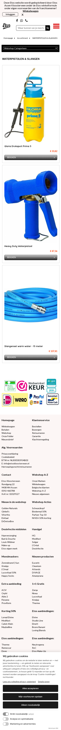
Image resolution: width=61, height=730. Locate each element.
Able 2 (5, 596)
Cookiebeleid (8, 457)
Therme (36, 603)
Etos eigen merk (9, 548)
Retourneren (38, 433)
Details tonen (44, 681)
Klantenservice (41, 420)
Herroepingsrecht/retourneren (17, 466)
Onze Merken (38, 481)
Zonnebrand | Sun (10, 562)
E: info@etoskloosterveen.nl (15, 463)
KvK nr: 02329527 (10, 494)
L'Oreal (5, 569)
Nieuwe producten (43, 556)
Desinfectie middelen (14, 529)
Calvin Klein (7, 623)
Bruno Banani (38, 627)
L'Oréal (35, 545)
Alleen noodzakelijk (30, 705)
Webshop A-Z (40, 474)
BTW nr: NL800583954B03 (15, 460)
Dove (4, 651)
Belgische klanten (40, 487)
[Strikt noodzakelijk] (6, 714)
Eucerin (35, 562)
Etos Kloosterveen (11, 481)
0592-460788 (8, 490)
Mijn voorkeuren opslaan (30, 696)
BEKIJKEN (11, 157)
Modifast (36, 538)
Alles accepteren (30, 688)
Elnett (35, 623)
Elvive (35, 617)
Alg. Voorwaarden (12, 447)
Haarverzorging (9, 535)
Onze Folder (7, 436)
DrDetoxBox (8, 521)
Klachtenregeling (40, 439)
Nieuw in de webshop (14, 501)
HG (33, 535)
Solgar (35, 542)
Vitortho (6, 514)
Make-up (6, 545)
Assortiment (22, 38)
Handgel (37, 529)
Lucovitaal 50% (9, 572)
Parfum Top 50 (39, 514)
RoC (34, 647)
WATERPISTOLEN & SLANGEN (44, 38)
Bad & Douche (8, 538)
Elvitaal (5, 518)
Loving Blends (39, 630)
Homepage (8, 38)
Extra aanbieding (11, 583)
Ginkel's (5, 511)
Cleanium (36, 566)
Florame (5, 599)
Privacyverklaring (10, 453)
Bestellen (36, 426)
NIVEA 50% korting (41, 518)
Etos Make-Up (39, 651)
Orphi (4, 593)
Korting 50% (9, 610)
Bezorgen (36, 429)
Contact (6, 474)
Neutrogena (38, 644)
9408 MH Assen (9, 487)
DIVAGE (36, 572)
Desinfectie (37, 548)
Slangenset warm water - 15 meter (23, 346)
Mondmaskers (10, 556)
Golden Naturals (10, 508)
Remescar (6, 647)
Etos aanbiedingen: (43, 610)
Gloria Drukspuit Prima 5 (17, 146)
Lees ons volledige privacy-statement (19, 681)
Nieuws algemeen (40, 494)
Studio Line (37, 620)
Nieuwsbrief (7, 439)
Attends (36, 569)
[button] (56, 26)
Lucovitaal (37, 596)
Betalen (5, 429)
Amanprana (37, 575)
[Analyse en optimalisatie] (6, 719)
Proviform (6, 603)
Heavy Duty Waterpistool (18, 246)
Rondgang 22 (8, 484)
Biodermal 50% (39, 511)
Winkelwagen (8, 426)
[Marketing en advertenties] (6, 724)
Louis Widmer (8, 542)
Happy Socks (8, 575)
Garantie (36, 436)
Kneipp (5, 566)
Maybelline (7, 627)
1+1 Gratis (38, 583)
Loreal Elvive (8, 617)
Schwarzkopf (38, 508)
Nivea (35, 593)
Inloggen (10, 14)
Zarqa (35, 590)
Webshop (6, 433)
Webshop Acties (41, 501)
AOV (4, 590)
